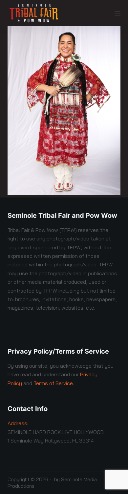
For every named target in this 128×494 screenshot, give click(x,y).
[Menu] (117, 13)
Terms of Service (53, 383)
